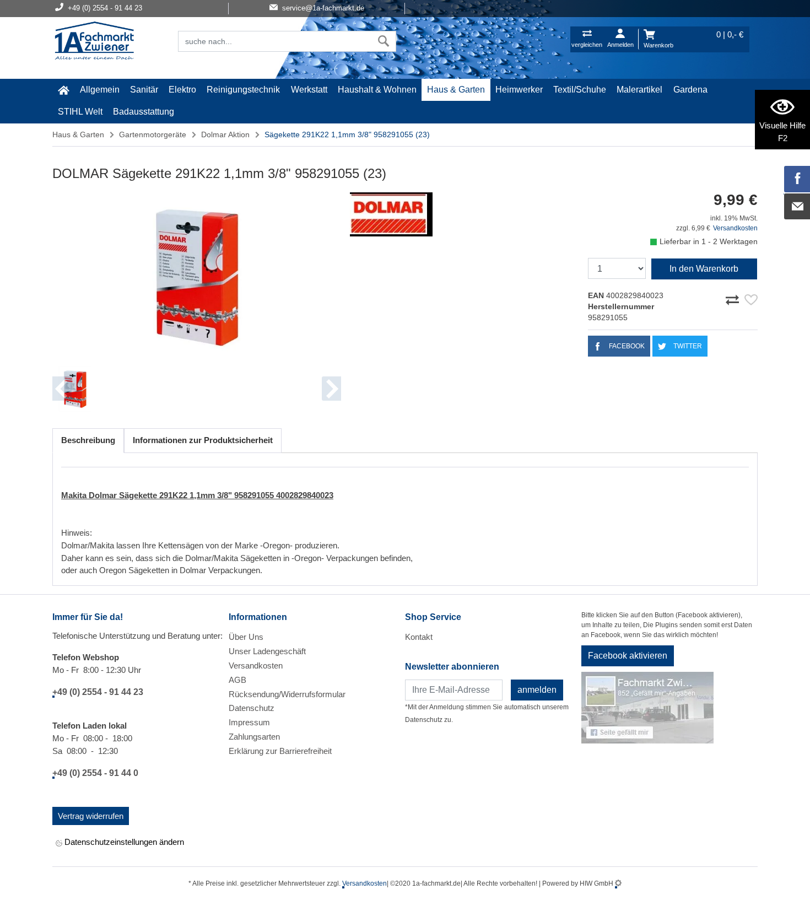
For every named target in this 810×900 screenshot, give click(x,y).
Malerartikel (639, 89)
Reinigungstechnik (243, 89)
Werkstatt (309, 89)
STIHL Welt (80, 111)
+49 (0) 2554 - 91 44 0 (95, 773)
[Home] (94, 42)
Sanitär (144, 89)
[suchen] (383, 41)
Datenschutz (251, 708)
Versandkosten (735, 228)
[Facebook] (797, 179)
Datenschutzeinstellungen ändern (123, 842)
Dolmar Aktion (225, 134)
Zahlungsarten (254, 736)
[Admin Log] (618, 883)
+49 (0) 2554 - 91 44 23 (97, 692)
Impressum (249, 722)
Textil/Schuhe (579, 89)
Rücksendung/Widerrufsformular (287, 694)
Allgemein (100, 89)
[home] (63, 90)
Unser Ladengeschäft (267, 651)
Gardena (690, 89)
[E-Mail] (797, 206)
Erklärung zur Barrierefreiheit (280, 751)
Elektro (182, 89)
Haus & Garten (456, 89)
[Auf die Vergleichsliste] (734, 298)
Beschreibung (88, 440)
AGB (237, 680)
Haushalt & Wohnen (377, 89)
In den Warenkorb (703, 268)
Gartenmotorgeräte (152, 134)
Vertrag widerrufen (90, 816)
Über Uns (246, 637)
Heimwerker (519, 89)
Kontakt (419, 637)
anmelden (537, 689)
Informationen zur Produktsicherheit (203, 440)
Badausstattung (143, 111)
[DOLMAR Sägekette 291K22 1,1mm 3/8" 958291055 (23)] (196, 276)
